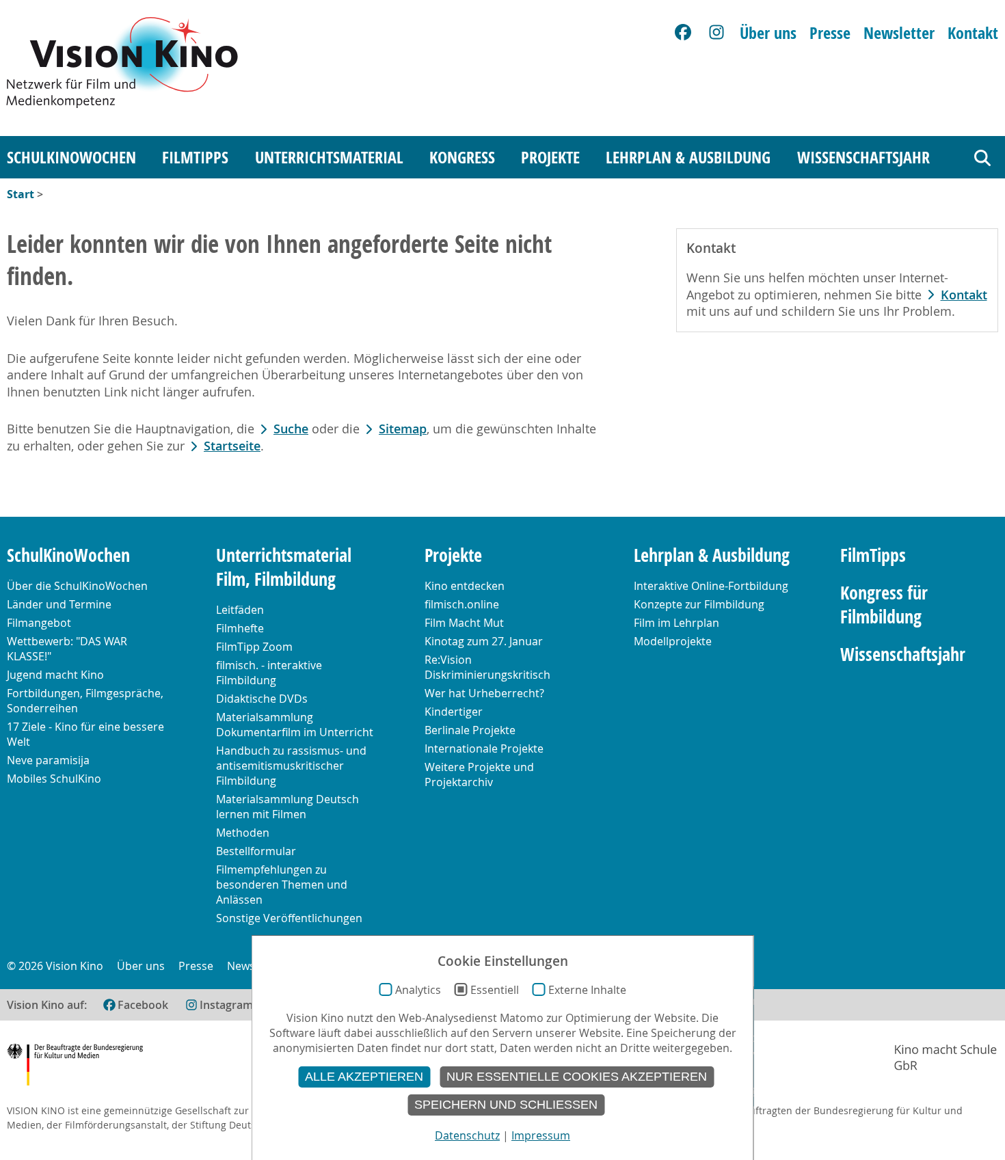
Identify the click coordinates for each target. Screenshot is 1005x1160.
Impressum (540, 1135)
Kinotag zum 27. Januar (484, 641)
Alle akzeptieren (364, 1076)
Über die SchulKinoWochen (77, 585)
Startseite (232, 446)
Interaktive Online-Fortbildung (711, 585)
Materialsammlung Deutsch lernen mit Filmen (287, 807)
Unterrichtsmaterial (329, 157)
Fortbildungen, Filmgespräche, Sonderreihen (85, 701)
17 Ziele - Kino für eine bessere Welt (85, 734)
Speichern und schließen (506, 1104)
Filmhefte (240, 628)
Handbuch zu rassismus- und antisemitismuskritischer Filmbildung (291, 765)
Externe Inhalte (587, 989)
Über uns (768, 33)
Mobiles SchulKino (54, 778)
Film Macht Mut (464, 622)
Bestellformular (256, 851)
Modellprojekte (673, 641)
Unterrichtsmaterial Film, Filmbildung (283, 567)
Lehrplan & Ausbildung (688, 157)
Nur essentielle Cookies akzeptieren (576, 1076)
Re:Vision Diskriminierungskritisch (487, 667)
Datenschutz (467, 1135)
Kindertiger (454, 711)
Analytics (418, 989)
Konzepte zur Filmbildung (699, 604)
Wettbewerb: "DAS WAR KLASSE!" (67, 649)
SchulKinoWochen (71, 157)
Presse (829, 33)
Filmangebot (39, 622)
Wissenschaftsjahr (863, 157)
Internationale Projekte (484, 748)
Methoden (242, 832)
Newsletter (899, 33)
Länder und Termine (59, 604)
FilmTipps (195, 157)
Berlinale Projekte (470, 730)
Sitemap (403, 429)
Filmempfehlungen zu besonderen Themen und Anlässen (281, 884)
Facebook (143, 1004)
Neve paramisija (48, 760)
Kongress (462, 157)
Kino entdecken (465, 585)
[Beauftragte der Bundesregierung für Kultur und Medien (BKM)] (75, 1067)
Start (20, 194)
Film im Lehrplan (676, 622)
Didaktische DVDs (262, 698)
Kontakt (973, 33)
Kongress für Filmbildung (884, 605)
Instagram (226, 1004)
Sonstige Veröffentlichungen (289, 918)
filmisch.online (462, 604)
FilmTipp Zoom (254, 646)
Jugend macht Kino (55, 674)
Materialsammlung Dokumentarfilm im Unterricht (294, 725)
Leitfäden (240, 609)
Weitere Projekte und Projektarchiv (479, 774)
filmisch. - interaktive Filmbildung (269, 673)
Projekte (550, 157)
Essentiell (494, 989)
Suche (290, 429)
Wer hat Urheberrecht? (484, 693)
